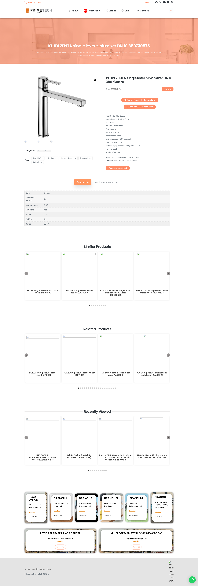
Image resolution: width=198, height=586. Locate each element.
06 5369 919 (58, 515)
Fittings (124, 52)
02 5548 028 (159, 517)
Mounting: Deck (85, 158)
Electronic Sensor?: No (68, 158)
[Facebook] (156, 2)
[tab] (82, 182)
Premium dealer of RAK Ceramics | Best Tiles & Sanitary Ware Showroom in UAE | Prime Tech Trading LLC (76, 52)
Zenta (158, 52)
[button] (171, 10)
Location (32, 512)
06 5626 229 (33, 517)
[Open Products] (99, 10)
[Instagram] (172, 2)
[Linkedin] (168, 2)
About (27, 569)
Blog (49, 569)
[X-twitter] (160, 2)
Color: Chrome (51, 158)
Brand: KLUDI (37, 158)
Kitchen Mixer (148, 52)
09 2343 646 (133, 515)
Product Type (134, 52)
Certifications (38, 569)
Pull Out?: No (37, 162)
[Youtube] (164, 2)
